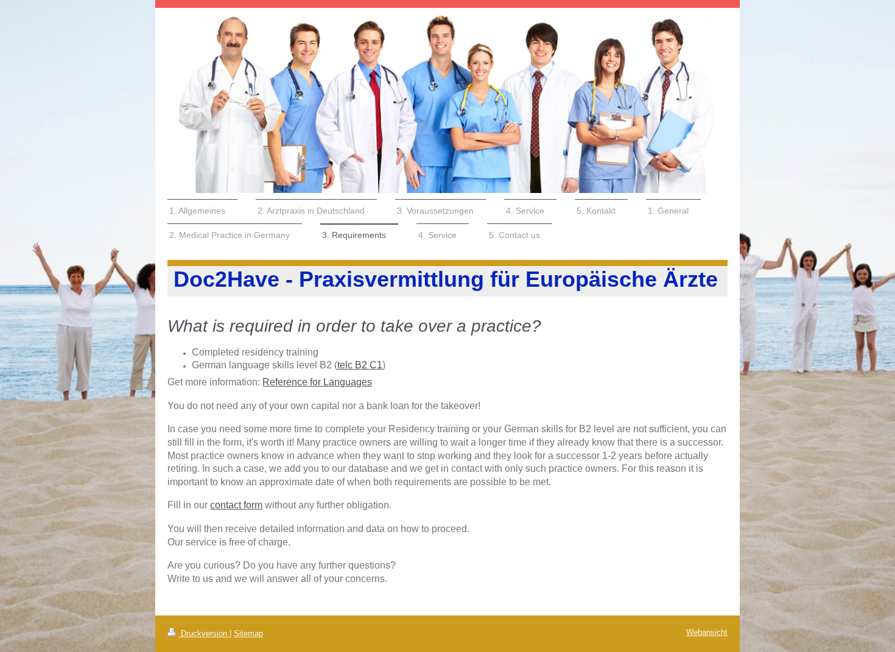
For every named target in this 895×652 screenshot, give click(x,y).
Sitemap (248, 633)
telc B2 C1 (359, 365)
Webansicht (707, 632)
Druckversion (204, 633)
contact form (236, 505)
